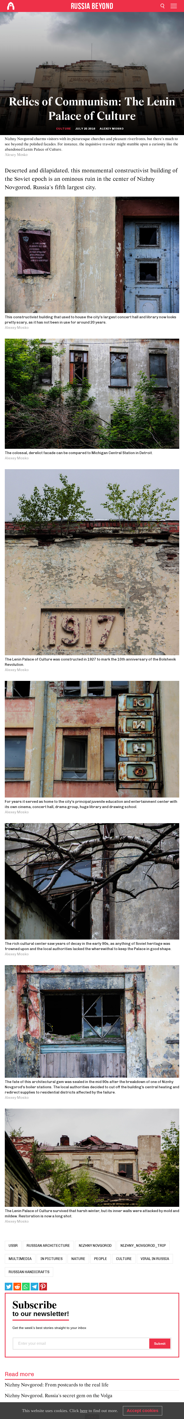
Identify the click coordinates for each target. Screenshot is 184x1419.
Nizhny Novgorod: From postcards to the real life (57, 1385)
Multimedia (20, 1259)
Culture (63, 128)
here (83, 1410)
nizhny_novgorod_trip (143, 1245)
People (100, 1259)
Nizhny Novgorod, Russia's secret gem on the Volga (58, 1395)
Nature (78, 1259)
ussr (13, 1245)
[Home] (10, 6)
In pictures (51, 1259)
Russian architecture (48, 1245)
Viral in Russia (155, 1259)
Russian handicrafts (29, 1272)
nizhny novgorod (95, 1245)
